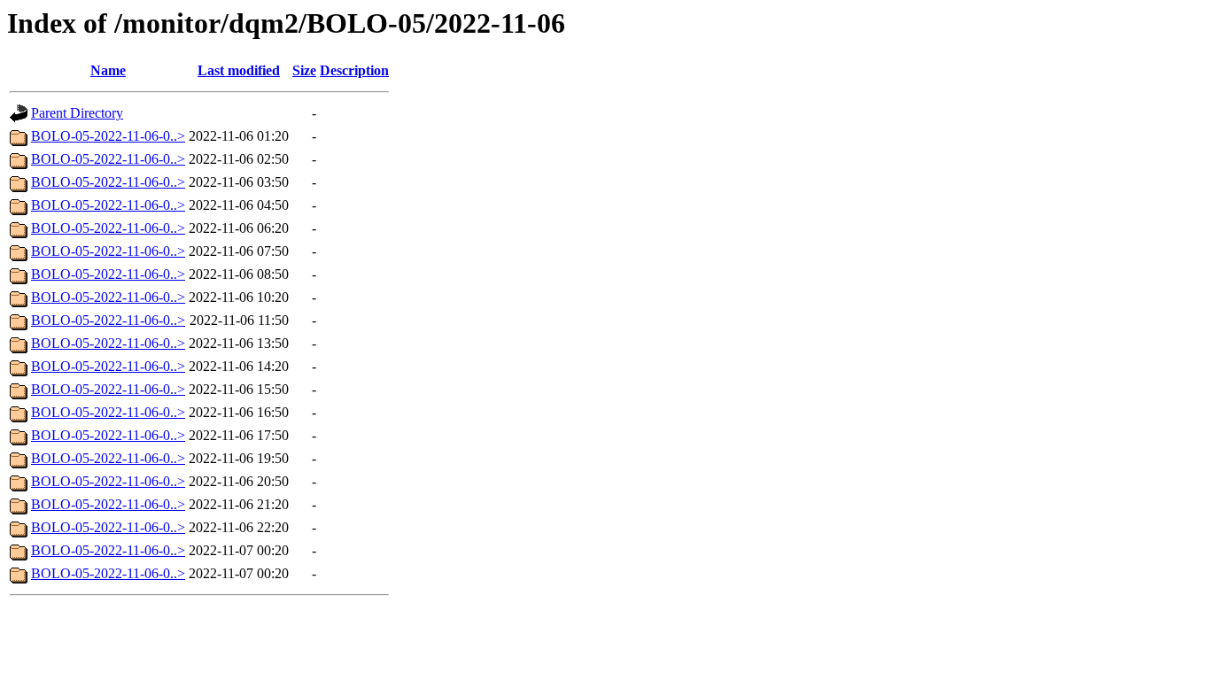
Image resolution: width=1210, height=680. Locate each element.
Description (354, 70)
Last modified (239, 70)
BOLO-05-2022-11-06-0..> (108, 135)
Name (108, 70)
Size (304, 70)
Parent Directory (77, 112)
